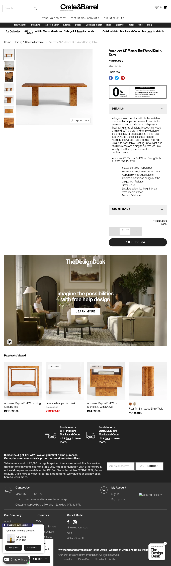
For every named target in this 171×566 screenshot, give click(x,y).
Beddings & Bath (94, 25)
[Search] (35, 8)
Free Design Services (85, 18)
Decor (78, 25)
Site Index (99, 559)
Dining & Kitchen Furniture (29, 42)
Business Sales (114, 18)
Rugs (108, 25)
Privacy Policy (84, 559)
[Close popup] (41, 527)
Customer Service (46, 527)
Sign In (157, 7)
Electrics (120, 25)
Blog (149, 25)
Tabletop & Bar (52, 25)
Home (7, 42)
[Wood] (130, 405)
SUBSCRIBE (149, 466)
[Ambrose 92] (9, 54)
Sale (140, 25)
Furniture (35, 25)
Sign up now (118, 499)
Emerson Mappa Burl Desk (60, 403)
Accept (40, 559)
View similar (13, 547)
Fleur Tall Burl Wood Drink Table (146, 409)
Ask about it (32, 547)
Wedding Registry (54, 18)
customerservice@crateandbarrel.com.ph (45, 499)
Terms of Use (68, 559)
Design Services (45, 532)
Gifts (131, 25)
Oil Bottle (21, 536)
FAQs (38, 522)
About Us (9, 522)
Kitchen (66, 25)
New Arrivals (20, 25)
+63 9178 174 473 (33, 494)
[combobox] (17, 8)
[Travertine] (134, 405)
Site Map (112, 559)
